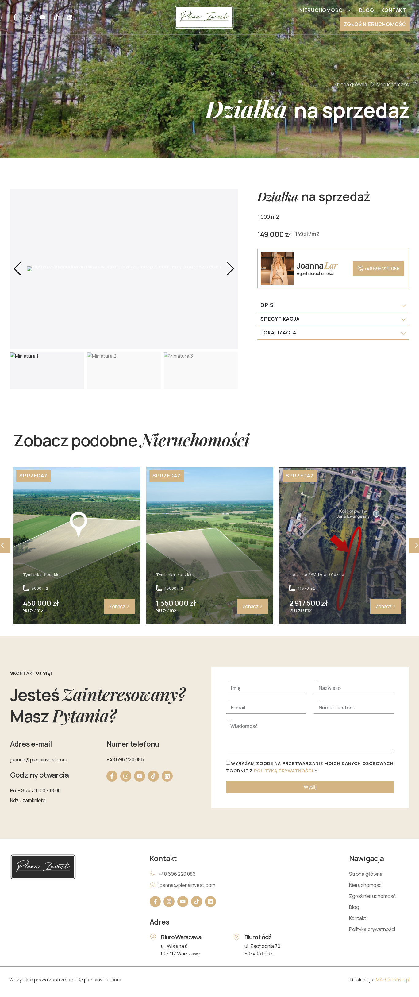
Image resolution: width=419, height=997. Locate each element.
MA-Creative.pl (393, 979)
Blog (366, 10)
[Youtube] (42, 17)
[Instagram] (28, 17)
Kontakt (393, 10)
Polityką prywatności (283, 771)
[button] (230, 269)
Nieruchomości (321, 10)
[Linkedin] (69, 17)
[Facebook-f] (14, 17)
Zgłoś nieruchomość (375, 24)
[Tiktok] (56, 17)
